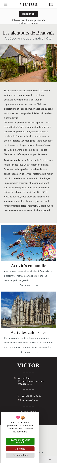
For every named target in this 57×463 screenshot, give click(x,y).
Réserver (28, 13)
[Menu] (5, 4)
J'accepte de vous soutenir (20, 441)
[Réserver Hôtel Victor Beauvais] (51, 4)
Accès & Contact (30, 400)
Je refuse (20, 448)
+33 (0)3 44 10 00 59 (31, 395)
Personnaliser (20, 455)
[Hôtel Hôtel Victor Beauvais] (28, 4)
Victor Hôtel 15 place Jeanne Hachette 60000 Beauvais (31, 381)
